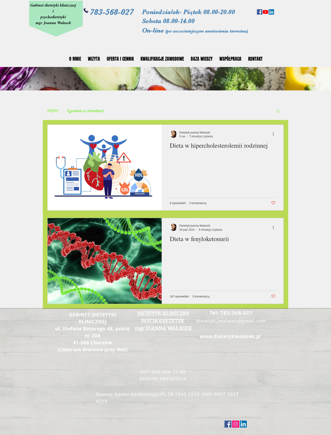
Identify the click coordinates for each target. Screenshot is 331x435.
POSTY (52, 111)
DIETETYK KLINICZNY (163, 313)
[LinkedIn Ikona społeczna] (271, 12)
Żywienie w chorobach (85, 111)
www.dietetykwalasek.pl (230, 336)
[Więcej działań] (274, 134)
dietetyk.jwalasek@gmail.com (231, 321)
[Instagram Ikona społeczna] (235, 424)
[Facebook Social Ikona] (259, 12)
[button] (278, 111)
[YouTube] (265, 12)
